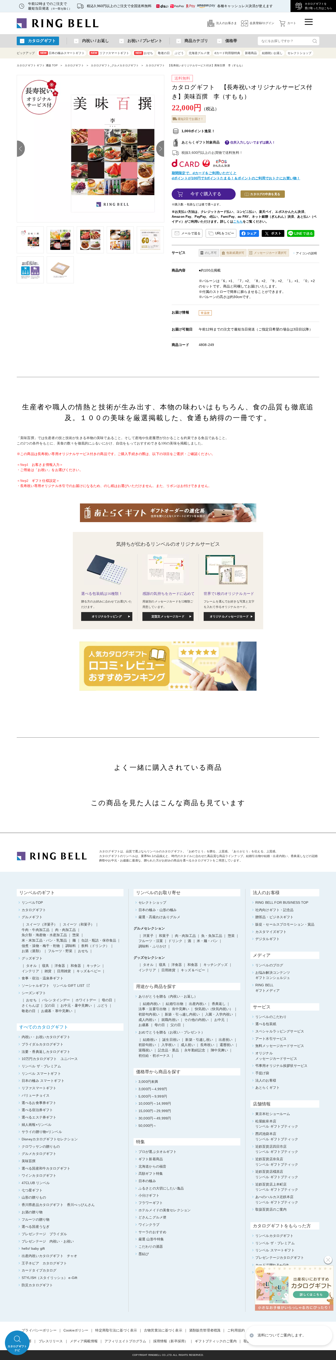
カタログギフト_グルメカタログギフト (115, 65)
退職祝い (145, 1050)
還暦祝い (227, 1045)
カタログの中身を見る (265, 194)
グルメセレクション (149, 928)
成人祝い (188, 1045)
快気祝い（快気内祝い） (214, 1009)
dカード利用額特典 (227, 53)
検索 (314, 41)
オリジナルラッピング (107, 616)
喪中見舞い (180, 1009)
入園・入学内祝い (219, 1014)
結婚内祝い (151, 1004)
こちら (238, 221)
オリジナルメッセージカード (229, 616)
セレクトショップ (299, 53)
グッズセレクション (149, 957)
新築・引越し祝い (199, 1040)
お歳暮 (143, 1025)
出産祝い (226, 1040)
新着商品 (251, 53)
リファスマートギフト (110, 53)
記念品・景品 (168, 1050)
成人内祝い (147, 1020)
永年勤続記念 (194, 1050)
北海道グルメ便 (199, 53)
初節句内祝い (148, 1014)
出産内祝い (197, 1004)
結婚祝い (150, 1040)
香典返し (219, 1004)
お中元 (219, 1020)
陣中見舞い (219, 1050)
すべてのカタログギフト (43, 1027)
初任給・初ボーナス (154, 1056)
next (160, 149)
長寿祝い (207, 1045)
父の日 (175, 1025)
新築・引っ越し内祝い (182, 1014)
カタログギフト (74, 65)
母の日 (159, 1025)
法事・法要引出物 (152, 1009)
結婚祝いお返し (272, 53)
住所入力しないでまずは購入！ (252, 142)
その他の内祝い (196, 1020)
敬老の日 (164, 53)
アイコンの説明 (306, 253)
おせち (144, 53)
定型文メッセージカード (168, 616)
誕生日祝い (171, 1040)
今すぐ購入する (206, 193)
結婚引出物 (174, 1004)
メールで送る (190, 233)
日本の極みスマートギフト (62, 53)
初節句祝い (147, 1045)
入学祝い (168, 1045)
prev (21, 149)
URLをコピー (224, 233)
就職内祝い (170, 1020)
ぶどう (179, 53)
